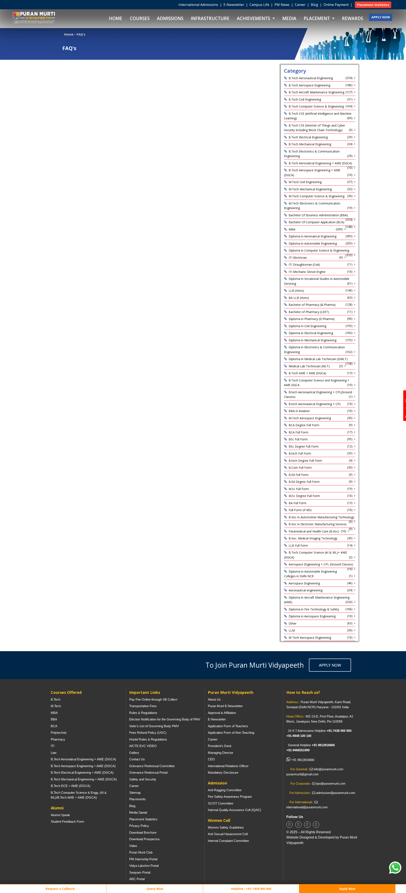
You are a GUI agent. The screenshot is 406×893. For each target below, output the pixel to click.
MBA (292, 229)
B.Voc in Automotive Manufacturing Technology (321, 517)
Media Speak (138, 812)
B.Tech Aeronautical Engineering (311, 78)
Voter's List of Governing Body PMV (154, 726)
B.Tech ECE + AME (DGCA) (70, 786)
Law (53, 752)
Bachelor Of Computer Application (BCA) (316, 222)
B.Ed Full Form (299, 475)
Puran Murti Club (140, 852)
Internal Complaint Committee (228, 841)
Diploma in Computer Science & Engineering (319, 250)
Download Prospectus (144, 839)
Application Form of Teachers (228, 726)
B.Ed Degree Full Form (304, 482)
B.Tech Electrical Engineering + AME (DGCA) (82, 772)
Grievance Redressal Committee (152, 766)
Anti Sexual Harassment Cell (228, 834)
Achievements (254, 18)
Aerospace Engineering (304, 583)
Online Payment (337, 4)
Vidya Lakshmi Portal (144, 865)
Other (292, 623)
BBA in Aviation (299, 411)
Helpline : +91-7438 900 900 (251, 889)
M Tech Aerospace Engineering (310, 638)
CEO (211, 759)
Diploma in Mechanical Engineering (312, 340)
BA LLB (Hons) (299, 298)
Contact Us (137, 759)
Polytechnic (59, 732)
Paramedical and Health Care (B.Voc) (314, 531)
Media (289, 18)
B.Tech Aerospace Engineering (309, 85)
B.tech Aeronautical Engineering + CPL (315, 404)
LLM (292, 630)
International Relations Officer (228, 766)
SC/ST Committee (220, 803)
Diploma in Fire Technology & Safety (314, 609)
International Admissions (198, 4)
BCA (54, 726)
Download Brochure (142, 832)
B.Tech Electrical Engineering (308, 137)
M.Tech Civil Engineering (305, 182)
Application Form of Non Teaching (231, 732)
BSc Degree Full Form (304, 446)
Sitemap (135, 792)
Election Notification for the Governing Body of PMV (164, 719)
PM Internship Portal (143, 859)
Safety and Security (142, 779)
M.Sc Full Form (299, 489)
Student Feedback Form (67, 821)
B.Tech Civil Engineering (305, 99)
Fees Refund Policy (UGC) (147, 732)
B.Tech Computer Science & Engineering (316, 106)
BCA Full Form (298, 432)
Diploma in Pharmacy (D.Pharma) (312, 319)
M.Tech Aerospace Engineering (310, 418)
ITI (52, 746)
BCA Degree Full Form (304, 425)
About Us (214, 699)
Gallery (134, 752)
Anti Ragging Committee (224, 790)
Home (115, 18)
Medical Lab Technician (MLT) (309, 366)
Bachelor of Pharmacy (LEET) (309, 312)
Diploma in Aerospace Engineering (312, 616)
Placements (137, 799)
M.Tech (56, 706)
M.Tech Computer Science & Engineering (316, 196)
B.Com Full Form (300, 468)
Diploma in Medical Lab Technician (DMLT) (318, 359)
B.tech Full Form (300, 453)
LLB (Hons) (296, 291)
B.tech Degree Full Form (305, 461)
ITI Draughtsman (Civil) (304, 265)
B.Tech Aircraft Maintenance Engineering (316, 92)
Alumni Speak (60, 815)
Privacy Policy (139, 826)
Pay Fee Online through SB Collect (153, 699)
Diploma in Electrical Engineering (311, 333)
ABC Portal (137, 879)
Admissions (170, 18)
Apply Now (330, 665)
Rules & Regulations (143, 713)
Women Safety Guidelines (226, 827)
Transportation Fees (143, 706)
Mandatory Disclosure (223, 772)
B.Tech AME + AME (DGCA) (307, 373)
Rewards (352, 18)
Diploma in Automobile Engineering (313, 243)
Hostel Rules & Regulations (148, 739)
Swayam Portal (139, 872)
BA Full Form (297, 503)
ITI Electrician (298, 258)
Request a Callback (60, 889)
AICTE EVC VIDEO (143, 746)
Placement (317, 18)
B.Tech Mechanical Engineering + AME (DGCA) (84, 779)
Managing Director (220, 752)
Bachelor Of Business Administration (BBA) (318, 215)
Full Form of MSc (300, 510)
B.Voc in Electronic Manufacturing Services (318, 524)
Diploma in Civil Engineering (307, 326)
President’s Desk (220, 746)
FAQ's (81, 34)
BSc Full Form (298, 439)
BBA (54, 719)
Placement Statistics (143, 819)
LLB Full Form (298, 545)
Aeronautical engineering (305, 590)
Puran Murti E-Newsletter (225, 706)
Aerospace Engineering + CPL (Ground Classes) (321, 564)
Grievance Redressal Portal (148, 772)
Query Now (155, 889)
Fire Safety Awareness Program (230, 796)
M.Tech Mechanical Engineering (310, 189)
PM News (282, 4)
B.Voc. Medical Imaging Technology (313, 538)
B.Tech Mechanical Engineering (310, 144)
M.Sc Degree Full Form (304, 496)
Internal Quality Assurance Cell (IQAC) (234, 810)
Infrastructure (210, 18)
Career (300, 4)
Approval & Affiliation (222, 713)
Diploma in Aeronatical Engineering (312, 236)
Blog (315, 4)
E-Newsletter (234, 4)
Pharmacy (58, 739)
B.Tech (55, 699)
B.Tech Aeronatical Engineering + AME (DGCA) (320, 163)
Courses (140, 18)
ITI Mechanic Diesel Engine (307, 272)
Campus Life (260, 4)
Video (133, 846)
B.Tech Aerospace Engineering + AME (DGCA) (83, 766)
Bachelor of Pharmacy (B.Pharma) (312, 305)
